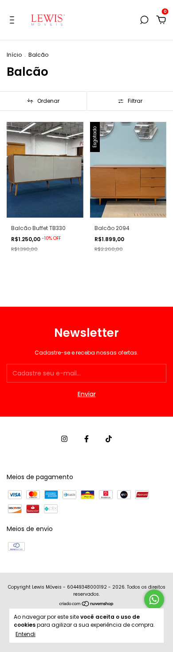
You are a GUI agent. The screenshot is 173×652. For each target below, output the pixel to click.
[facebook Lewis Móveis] (86, 439)
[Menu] (13, 20)
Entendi (25, 633)
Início (14, 55)
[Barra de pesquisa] (144, 20)
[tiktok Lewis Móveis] (108, 439)
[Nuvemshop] (86, 604)
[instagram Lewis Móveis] (64, 439)
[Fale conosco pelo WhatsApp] (154, 599)
